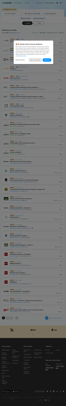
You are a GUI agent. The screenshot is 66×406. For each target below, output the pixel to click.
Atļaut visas (47, 60)
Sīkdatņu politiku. (22, 56)
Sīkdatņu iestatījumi (20, 60)
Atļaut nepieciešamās (35, 60)
